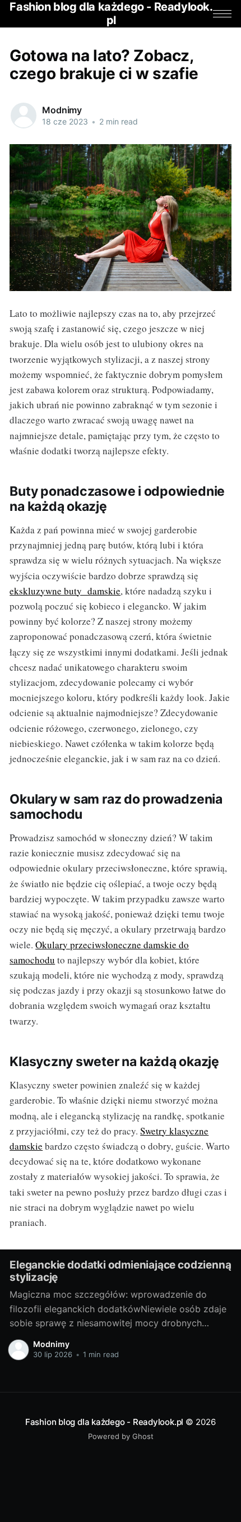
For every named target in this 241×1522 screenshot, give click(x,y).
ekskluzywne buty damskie (65, 590)
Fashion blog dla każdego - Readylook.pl (104, 1422)
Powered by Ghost (121, 1436)
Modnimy (62, 110)
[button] (222, 13)
